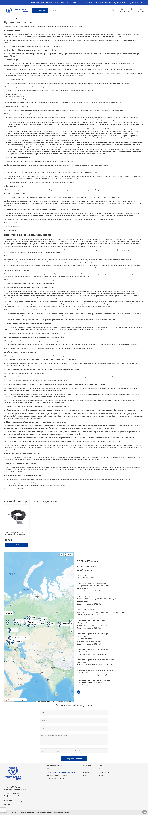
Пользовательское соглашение (57, 775)
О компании (35, 3)
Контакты (99, 3)
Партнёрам (75, 3)
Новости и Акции (52, 3)
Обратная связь (52, 769)
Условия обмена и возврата (56, 779)
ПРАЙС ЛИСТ (65, 3)
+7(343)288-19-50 (122, 3)
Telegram (108, 3)
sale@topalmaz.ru (86, 570)
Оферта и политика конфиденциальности (61, 772)
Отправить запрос (74, 759)
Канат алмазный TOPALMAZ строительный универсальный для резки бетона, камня (15, 534)
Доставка (84, 3)
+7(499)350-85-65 (137, 3)
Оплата (91, 3)
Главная (6, 18)
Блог (42, 3)
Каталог (42, 10)
